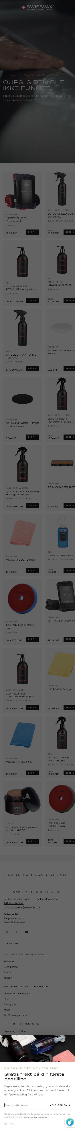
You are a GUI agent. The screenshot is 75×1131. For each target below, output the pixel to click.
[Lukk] (69, 1040)
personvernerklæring (37, 1117)
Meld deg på (58, 1105)
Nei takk (9, 1123)
